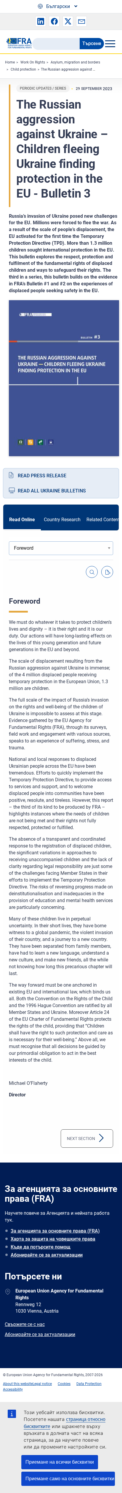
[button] (40, 21)
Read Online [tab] (22, 519)
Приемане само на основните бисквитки (69, 1478)
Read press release (42, 475)
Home (10, 62)
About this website (18, 1384)
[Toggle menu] (110, 43)
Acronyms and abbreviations (78, 1138)
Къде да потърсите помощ (40, 1247)
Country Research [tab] (62, 519)
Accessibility (13, 1389)
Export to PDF (107, 572)
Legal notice (42, 1384)
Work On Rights (32, 62)
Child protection (23, 69)
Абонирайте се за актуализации (47, 1255)
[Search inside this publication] (92, 572)
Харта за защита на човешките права (53, 1239)
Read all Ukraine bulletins (52, 491)
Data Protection (89, 1384)
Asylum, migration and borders (75, 62)
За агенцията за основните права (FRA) (55, 1231)
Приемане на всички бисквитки (59, 1462)
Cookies (64, 1384)
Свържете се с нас (25, 1324)
